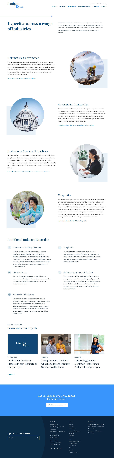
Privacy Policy (73, 452)
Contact (103, 6)
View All (10, 374)
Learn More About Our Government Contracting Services (76, 125)
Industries (71, 6)
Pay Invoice (92, 4)
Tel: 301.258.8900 (54, 435)
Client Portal (100, 4)
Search (71, 450)
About (54, 6)
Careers (95, 6)
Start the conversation (55, 405)
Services (62, 6)
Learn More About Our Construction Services (22, 78)
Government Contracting (96, 427)
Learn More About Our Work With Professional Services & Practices (28, 172)
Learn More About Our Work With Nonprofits (72, 221)
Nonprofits (91, 429)
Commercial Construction (96, 424)
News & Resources (84, 6)
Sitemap (71, 448)
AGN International (74, 441)
